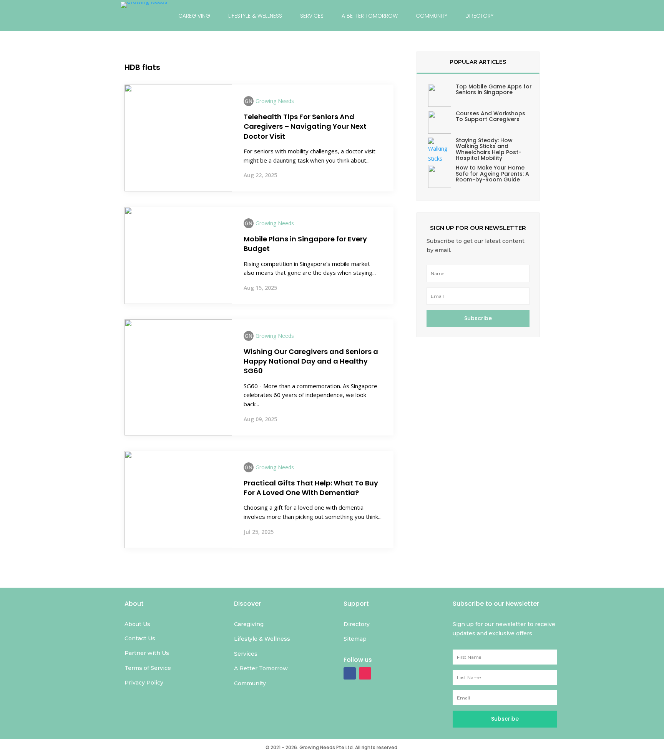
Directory (479, 16)
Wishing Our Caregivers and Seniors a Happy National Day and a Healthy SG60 (311, 361)
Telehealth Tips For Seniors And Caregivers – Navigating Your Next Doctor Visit (305, 126)
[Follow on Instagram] (365, 673)
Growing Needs (275, 101)
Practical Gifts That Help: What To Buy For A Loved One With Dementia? (311, 487)
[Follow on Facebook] (350, 673)
